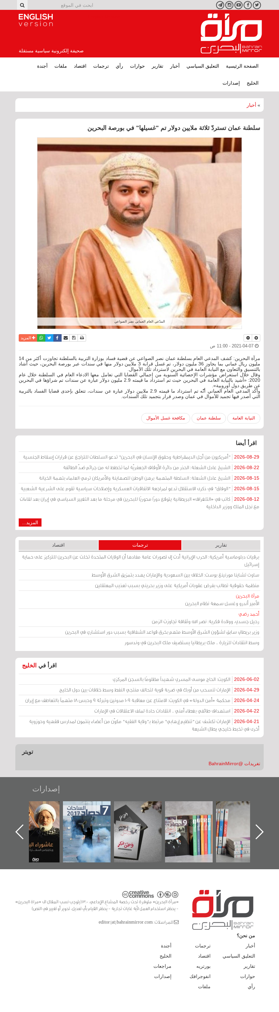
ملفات (60, 66)
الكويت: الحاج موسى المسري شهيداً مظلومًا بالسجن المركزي (186, 679)
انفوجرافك (200, 976)
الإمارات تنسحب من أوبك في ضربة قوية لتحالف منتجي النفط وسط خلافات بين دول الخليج (159, 689)
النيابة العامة (243, 418)
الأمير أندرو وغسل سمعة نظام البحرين (222, 599)
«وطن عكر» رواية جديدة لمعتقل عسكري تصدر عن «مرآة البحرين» (195, 821)
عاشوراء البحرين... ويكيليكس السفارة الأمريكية (93, 817)
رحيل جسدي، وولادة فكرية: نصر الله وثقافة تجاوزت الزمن (205, 617)
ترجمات (101, 66)
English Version (36, 20)
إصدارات (231, 83)
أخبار (175, 66)
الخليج (253, 83)
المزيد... (30, 522)
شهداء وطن (43, 808)
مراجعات (162, 966)
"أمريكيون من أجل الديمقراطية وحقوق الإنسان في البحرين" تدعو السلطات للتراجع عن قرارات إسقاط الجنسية (141, 456)
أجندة (42, 66)
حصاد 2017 (145, 808)
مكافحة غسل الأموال (165, 418)
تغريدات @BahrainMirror (234, 763)
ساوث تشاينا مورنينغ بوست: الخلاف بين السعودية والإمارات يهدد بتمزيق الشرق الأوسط (175, 574)
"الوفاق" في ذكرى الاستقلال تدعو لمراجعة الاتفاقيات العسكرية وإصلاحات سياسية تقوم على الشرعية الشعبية (139, 488)
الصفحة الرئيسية (242, 66)
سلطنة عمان (209, 418)
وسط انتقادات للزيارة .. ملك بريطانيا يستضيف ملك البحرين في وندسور (192, 642)
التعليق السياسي (202, 66)
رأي (119, 66)
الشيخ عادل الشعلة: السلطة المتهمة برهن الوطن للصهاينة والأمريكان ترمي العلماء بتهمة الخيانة (149, 477)
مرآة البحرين (231, 33)
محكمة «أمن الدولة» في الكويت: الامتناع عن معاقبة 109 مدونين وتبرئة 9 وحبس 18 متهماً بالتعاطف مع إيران (142, 700)
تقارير (157, 66)
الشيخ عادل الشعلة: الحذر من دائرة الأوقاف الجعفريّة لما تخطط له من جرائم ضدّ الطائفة (161, 467)
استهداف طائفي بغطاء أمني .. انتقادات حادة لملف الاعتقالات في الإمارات (176, 710)
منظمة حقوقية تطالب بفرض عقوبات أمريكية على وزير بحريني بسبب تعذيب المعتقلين (177, 585)
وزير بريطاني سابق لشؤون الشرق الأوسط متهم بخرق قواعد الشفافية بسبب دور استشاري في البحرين (162, 631)
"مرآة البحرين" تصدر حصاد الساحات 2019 (246, 817)
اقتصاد (80, 66)
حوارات (137, 66)
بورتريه (203, 966)
